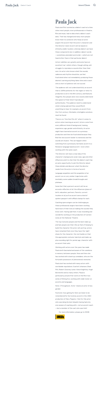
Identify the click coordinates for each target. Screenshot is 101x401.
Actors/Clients (84, 5)
